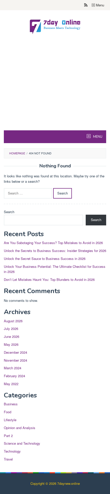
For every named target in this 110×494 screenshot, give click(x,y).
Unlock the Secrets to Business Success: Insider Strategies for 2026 (55, 250)
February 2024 (14, 375)
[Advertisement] (55, 94)
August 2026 (13, 320)
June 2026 (11, 336)
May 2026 (11, 344)
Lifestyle (10, 419)
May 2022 (11, 383)
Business (11, 403)
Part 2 (8, 435)
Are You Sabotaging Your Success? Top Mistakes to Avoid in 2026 (53, 242)
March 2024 (12, 367)
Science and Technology (22, 443)
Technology (12, 451)
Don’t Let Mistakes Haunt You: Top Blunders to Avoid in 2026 (49, 279)
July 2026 (11, 328)
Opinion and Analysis (19, 427)
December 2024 (15, 352)
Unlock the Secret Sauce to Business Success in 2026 (44, 258)
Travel (8, 459)
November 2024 (15, 360)
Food (7, 411)
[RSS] (86, 5)
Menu (99, 5)
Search (9, 211)
